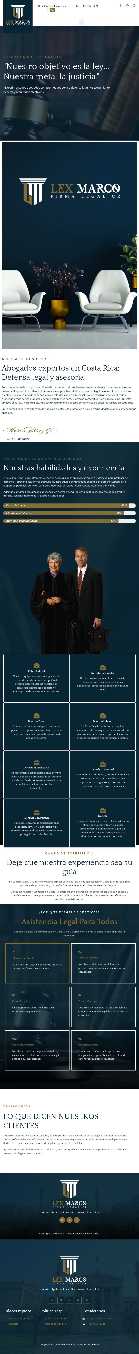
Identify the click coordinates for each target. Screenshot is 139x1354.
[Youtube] (78, 1300)
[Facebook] (127, 5)
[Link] (87, 1300)
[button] (81, 22)
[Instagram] (134, 5)
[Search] (52, 10)
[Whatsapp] (121, 5)
